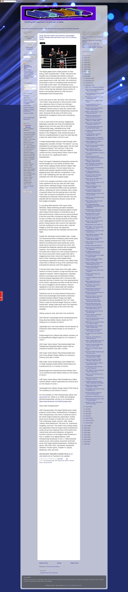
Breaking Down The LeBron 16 (93, 224)
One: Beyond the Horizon (62, 460)
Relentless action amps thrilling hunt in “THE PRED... (93, 259)
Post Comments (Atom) (53, 566)
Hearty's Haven (28, 100)
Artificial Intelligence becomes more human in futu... (93, 142)
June (87, 411)
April (87, 416)
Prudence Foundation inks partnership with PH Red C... (93, 300)
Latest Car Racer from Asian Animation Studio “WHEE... (93, 356)
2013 (85, 435)
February (88, 420)
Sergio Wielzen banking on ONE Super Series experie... (94, 235)
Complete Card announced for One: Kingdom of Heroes (93, 330)
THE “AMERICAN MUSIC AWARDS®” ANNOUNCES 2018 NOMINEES (94, 206)
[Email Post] (66, 458)
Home (23, 28)
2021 (85, 69)
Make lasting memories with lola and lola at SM (94, 311)
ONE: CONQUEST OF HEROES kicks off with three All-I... (94, 164)
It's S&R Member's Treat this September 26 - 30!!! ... (93, 134)
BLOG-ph (26, 95)
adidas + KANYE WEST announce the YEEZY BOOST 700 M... (94, 341)
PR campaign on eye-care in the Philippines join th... (94, 97)
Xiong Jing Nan (48, 462)
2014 (85, 432)
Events (37, 28)
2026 (85, 57)
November (89, 80)
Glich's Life (27, 98)
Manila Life (46, 456)
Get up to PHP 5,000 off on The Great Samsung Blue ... (94, 267)
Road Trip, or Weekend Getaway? (94, 87)
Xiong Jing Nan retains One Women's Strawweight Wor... (93, 304)
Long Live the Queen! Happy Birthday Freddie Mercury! (93, 360)
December (89, 78)
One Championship (49, 460)
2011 (85, 439)
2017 (85, 425)
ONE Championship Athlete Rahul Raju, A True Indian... (94, 90)
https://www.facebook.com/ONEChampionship (55, 401)
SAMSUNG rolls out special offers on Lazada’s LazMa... (94, 322)
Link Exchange (28, 117)
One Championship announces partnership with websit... (93, 127)
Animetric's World (28, 113)
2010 (85, 441)
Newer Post (43, 563)
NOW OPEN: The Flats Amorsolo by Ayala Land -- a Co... (94, 227)
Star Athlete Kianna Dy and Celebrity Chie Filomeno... (93, 252)
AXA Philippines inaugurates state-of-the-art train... (94, 231)
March (87, 418)
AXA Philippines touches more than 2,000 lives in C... (94, 389)
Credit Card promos (59, 28)
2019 (85, 74)
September (89, 85)
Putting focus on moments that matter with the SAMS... (93, 238)
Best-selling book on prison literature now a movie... (92, 214)
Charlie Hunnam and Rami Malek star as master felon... (94, 146)
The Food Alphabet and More (28, 67)
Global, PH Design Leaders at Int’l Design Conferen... (94, 183)
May (87, 413)
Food (32, 28)
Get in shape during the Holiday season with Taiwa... (94, 363)
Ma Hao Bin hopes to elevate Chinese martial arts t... (93, 218)
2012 (85, 437)
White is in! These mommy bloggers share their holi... (93, 160)
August (88, 406)
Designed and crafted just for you (94, 396)
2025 (85, 60)
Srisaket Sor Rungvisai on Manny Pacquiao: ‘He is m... (94, 378)
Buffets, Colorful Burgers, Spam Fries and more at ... (94, 112)
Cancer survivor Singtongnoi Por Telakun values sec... (94, 221)
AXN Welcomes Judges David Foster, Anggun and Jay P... (93, 210)
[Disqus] (58, 488)
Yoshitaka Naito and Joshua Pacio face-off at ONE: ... (94, 194)
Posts (27, 85)
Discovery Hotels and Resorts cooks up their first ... (93, 315)
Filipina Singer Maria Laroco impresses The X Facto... (93, 282)
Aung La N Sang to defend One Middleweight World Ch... (94, 263)
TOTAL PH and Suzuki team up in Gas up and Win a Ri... (94, 319)
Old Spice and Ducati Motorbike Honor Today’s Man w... (94, 108)
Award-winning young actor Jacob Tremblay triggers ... (94, 399)
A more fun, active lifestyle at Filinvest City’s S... (93, 337)
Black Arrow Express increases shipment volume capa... (93, 296)
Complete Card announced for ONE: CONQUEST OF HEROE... (94, 382)
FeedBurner (29, 49)
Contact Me (75, 28)
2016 (85, 428)
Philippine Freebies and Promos (29, 110)
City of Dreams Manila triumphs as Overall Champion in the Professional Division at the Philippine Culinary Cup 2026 (29, 74)
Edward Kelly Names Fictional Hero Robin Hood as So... (93, 308)
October (88, 82)
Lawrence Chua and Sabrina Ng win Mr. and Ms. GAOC (94, 345)
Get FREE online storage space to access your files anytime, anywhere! (92, 46)
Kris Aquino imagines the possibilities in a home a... (93, 172)
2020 (85, 71)
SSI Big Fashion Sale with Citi (93, 245)
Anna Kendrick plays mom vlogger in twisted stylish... (94, 256)
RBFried (68, 585)
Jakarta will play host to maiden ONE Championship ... (93, 326)
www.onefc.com (44, 397)
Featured (28, 28)
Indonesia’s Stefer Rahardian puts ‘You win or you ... (94, 352)
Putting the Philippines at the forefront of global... (93, 186)
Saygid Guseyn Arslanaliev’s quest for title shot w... (94, 198)
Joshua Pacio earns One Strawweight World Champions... (94, 157)
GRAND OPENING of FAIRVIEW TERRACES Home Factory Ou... (94, 138)
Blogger (80, 585)
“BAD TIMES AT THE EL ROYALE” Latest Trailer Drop (94, 371)
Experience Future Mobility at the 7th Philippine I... (94, 248)
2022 (85, 67)
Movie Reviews (48, 28)
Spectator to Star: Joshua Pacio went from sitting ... (94, 403)
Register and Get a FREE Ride (90, 44)
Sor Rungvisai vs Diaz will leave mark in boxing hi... (94, 367)
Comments (29, 88)
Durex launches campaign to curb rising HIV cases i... (94, 94)
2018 (85, 76)
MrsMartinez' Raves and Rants (29, 102)
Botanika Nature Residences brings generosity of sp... (93, 289)
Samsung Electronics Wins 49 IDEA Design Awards (93, 105)
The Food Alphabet (28, 126)
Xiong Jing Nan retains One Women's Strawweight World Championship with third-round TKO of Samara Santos (57, 37)
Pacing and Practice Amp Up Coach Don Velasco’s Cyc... (93, 190)
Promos (41, 28)
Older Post (74, 563)
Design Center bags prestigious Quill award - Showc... (94, 386)
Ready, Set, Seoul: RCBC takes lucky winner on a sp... (93, 179)
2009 (85, 444)
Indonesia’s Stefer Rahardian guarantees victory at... (93, 175)
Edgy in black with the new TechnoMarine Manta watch (93, 149)
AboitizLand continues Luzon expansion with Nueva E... (93, 116)
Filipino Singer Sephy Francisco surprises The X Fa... (94, 201)
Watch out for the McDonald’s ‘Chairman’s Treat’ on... (93, 123)
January (88, 422)
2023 (85, 64)
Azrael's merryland (29, 107)
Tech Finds (68, 28)
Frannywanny (27, 105)
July (87, 409)
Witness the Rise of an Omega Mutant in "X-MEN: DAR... (93, 120)
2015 (85, 430)
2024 (85, 62)
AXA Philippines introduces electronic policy (92, 285)
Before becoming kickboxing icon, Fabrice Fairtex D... (94, 293)
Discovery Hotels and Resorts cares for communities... (93, 393)
